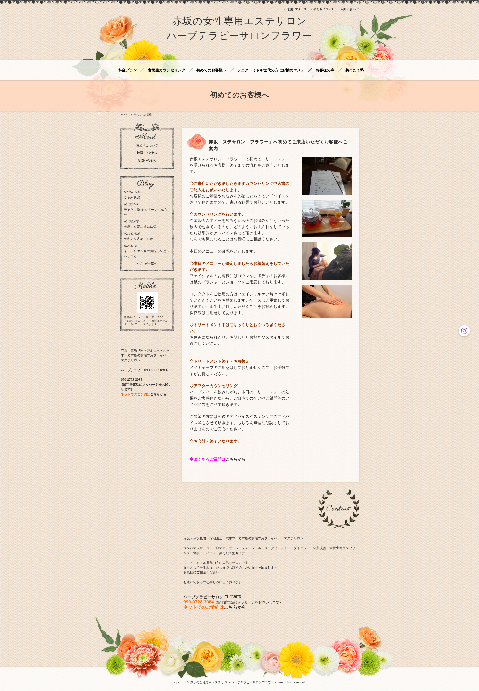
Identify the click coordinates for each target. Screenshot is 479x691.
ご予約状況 (132, 197)
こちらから (235, 459)
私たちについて (322, 9)
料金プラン (127, 70)
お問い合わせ (348, 9)
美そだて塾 (354, 70)
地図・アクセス (295, 9)
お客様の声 (325, 70)
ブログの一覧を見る (146, 263)
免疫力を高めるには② (140, 226)
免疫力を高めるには (139, 238)
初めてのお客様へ (211, 70)
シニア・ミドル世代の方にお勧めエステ (271, 70)
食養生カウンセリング (166, 70)
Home (124, 114)
